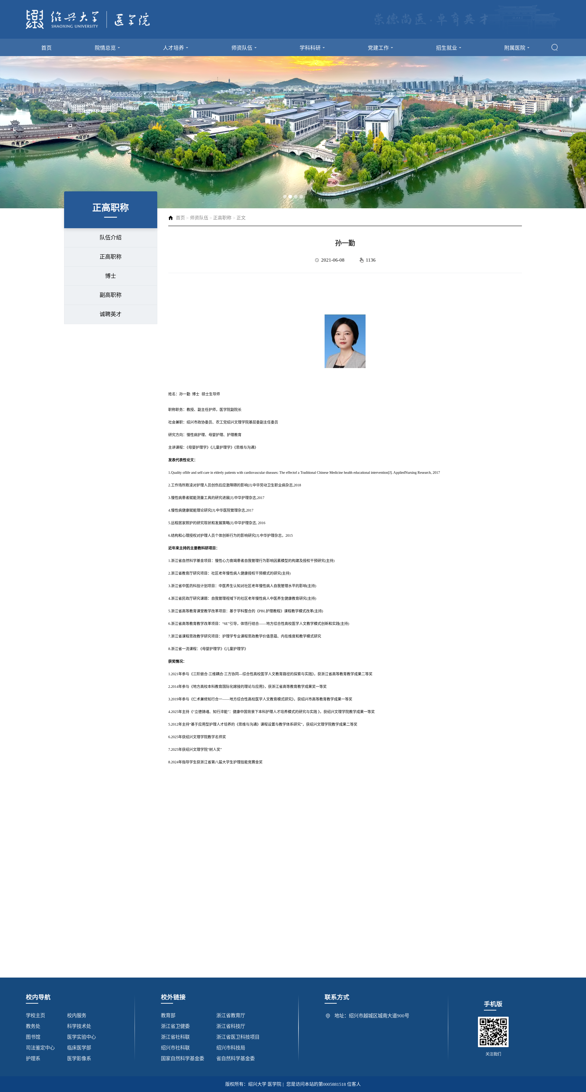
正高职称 (111, 257)
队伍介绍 (111, 238)
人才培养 (173, 48)
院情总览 (105, 48)
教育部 (168, 1015)
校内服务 (76, 1015)
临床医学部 (79, 1048)
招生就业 (446, 48)
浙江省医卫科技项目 (238, 1037)
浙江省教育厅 (230, 1015)
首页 (46, 48)
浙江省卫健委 (175, 1026)
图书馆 (33, 1037)
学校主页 (35, 1015)
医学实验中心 (81, 1037)
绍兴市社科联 (175, 1048)
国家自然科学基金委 (182, 1058)
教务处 (33, 1026)
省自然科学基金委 (235, 1058)
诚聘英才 (111, 314)
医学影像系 (79, 1058)
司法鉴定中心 (40, 1048)
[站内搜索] (554, 47)
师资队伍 (241, 48)
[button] (285, 196)
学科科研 (310, 48)
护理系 (33, 1058)
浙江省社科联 (175, 1037)
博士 (110, 276)
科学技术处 (79, 1026)
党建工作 (378, 48)
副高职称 (111, 295)
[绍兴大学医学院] (88, 19)
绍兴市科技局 (230, 1048)
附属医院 (514, 48)
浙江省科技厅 (230, 1026)
